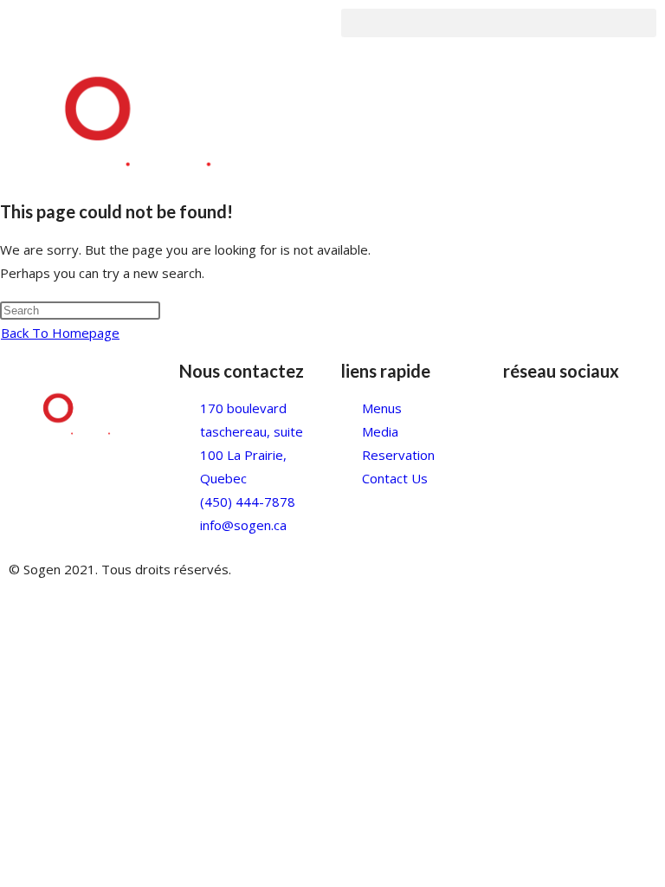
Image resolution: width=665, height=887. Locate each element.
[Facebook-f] (524, 418)
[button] (498, 23)
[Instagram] (571, 418)
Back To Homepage (60, 332)
